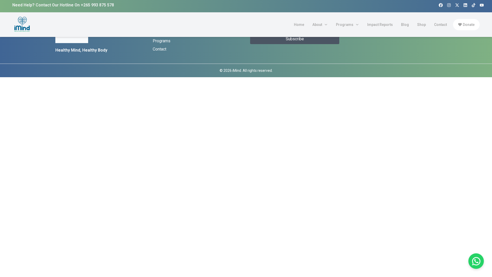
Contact (159, 49)
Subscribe (295, 38)
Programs (161, 40)
